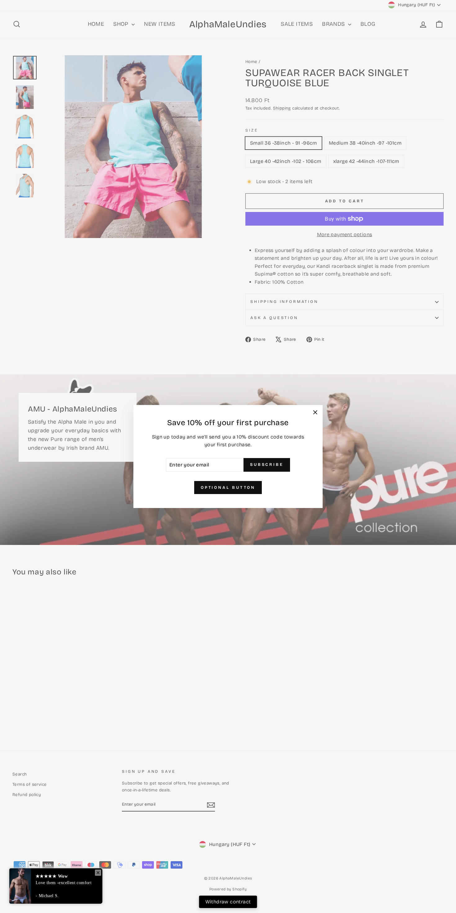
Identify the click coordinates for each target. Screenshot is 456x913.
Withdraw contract (228, 902)
